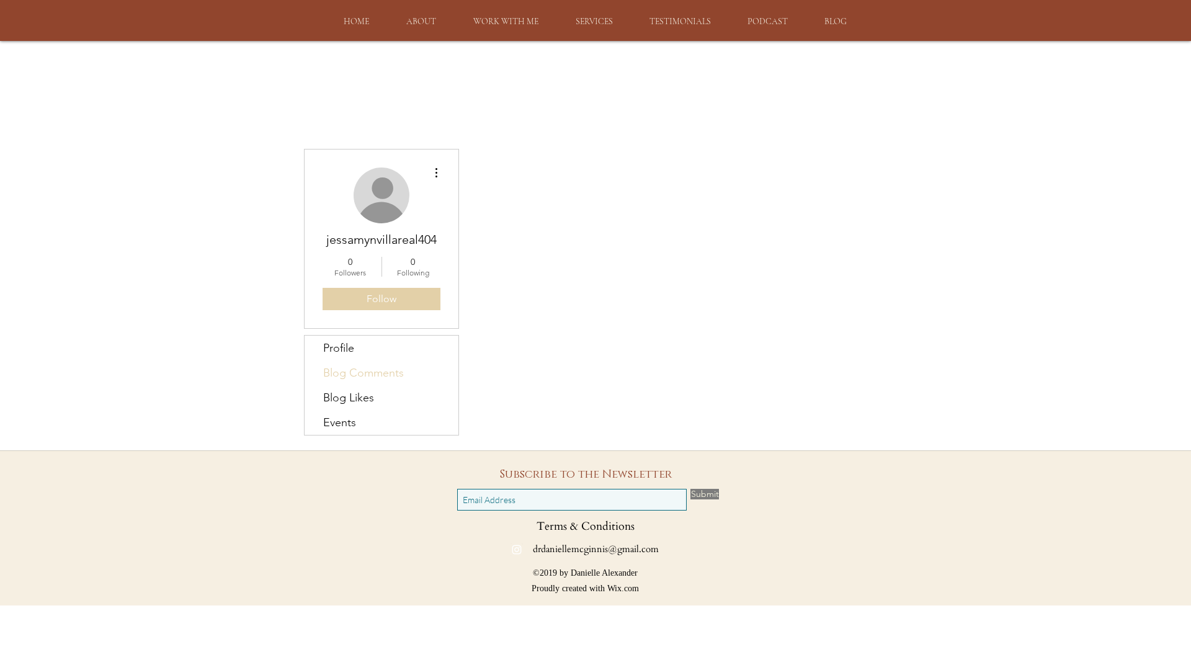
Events (339, 422)
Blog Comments (363, 373)
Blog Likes (348, 397)
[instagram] (517, 549)
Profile (338, 348)
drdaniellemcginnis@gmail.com (596, 549)
